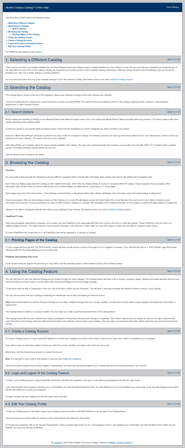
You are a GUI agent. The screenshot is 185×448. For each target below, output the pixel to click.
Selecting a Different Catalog (21, 23)
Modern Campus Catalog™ (121, 442)
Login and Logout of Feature (25, 43)
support (39, 51)
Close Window (173, 7)
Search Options (19, 28)
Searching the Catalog (18, 26)
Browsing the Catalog (18, 31)
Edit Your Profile (19, 46)
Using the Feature (20, 37)
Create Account (20, 40)
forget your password (72, 358)
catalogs (57, 442)
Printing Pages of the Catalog (26, 34)
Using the (116, 209)
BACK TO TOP (174, 59)
